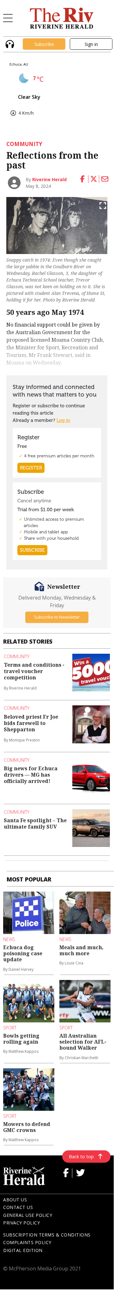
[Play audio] (9, 44)
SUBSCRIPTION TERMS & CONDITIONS (47, 1235)
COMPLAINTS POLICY (27, 1242)
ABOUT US (15, 1200)
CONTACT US (18, 1207)
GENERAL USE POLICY (27, 1215)
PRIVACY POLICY (21, 1223)
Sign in (91, 44)
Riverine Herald (49, 179)
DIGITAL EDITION (23, 1250)
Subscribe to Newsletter (57, 617)
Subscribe (44, 44)
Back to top (81, 1156)
